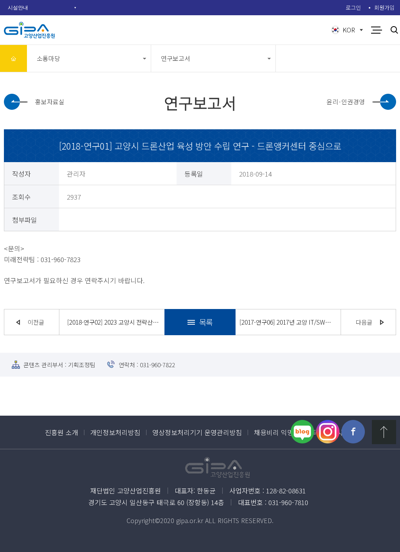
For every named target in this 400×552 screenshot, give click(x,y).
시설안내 (18, 7)
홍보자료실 (49, 101)
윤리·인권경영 (346, 101)
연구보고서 (175, 58)
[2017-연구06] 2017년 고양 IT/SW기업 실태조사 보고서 (286, 322)
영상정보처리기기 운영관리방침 (197, 432)
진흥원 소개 (61, 432)
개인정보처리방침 (115, 432)
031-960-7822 (157, 365)
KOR (349, 29)
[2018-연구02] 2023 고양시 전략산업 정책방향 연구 (114, 322)
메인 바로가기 (13, 58)
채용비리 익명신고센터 (286, 432)
